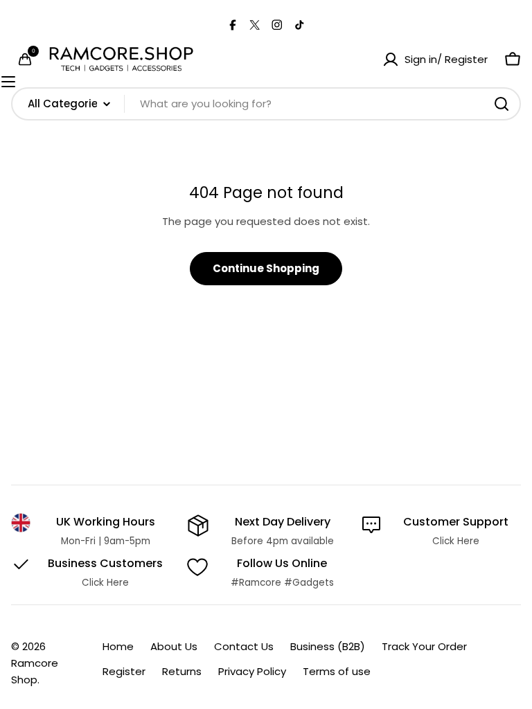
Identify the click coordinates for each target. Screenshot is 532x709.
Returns (182, 671)
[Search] (501, 104)
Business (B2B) (327, 646)
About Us (173, 646)
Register (124, 671)
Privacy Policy (252, 671)
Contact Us (244, 646)
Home (118, 646)
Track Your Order (424, 646)
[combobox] (266, 103)
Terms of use (337, 671)
